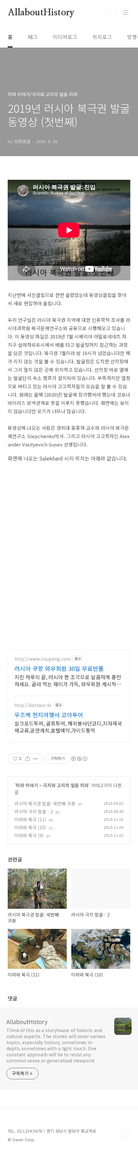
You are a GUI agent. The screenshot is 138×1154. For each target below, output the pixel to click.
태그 (33, 37)
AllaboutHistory (41, 12)
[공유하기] (27, 758)
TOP (125, 1133)
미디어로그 (65, 37)
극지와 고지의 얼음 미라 (66, 785)
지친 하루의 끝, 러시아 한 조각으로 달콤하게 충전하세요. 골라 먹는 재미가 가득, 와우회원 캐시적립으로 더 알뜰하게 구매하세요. (67, 680)
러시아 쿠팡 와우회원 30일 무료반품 (59, 668)
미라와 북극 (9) (29, 835)
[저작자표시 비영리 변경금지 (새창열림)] (79, 758)
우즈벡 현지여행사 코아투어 (48, 714)
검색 (111, 13)
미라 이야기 (27, 785)
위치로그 (102, 37)
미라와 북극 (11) (30, 819)
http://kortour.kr (33, 705)
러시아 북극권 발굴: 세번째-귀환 (44, 803)
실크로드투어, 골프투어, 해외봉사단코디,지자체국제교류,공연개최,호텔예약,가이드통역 (68, 726)
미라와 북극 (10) (30, 827)
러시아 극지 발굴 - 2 (33, 811)
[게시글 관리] (35, 758)
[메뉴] (125, 12)
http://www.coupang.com (42, 659)
